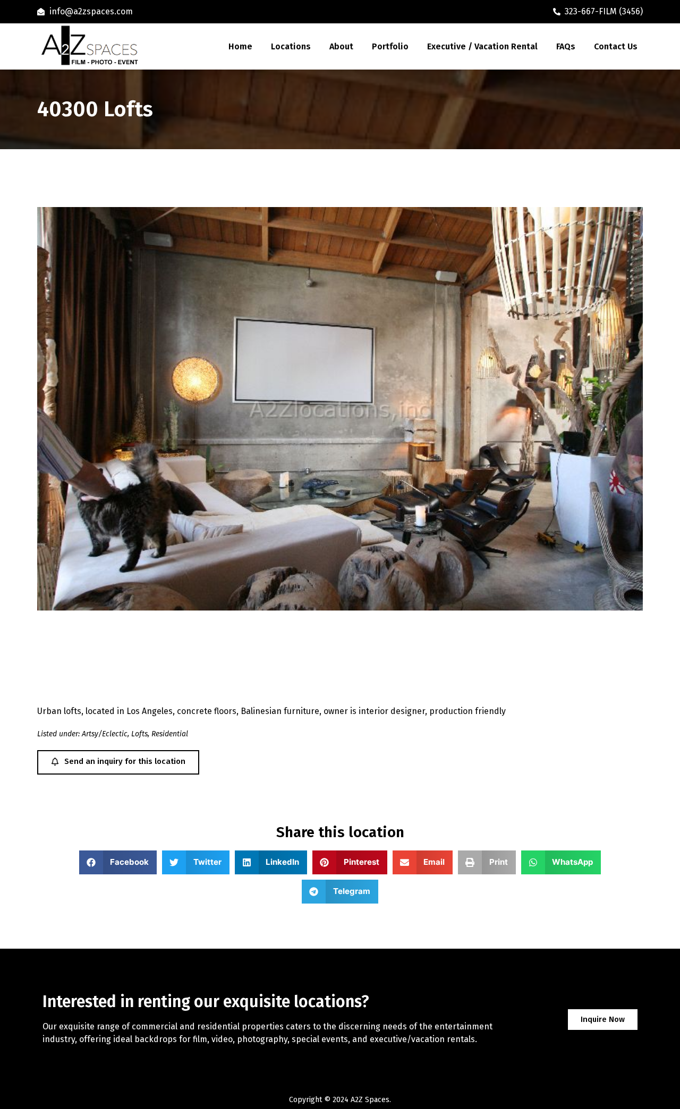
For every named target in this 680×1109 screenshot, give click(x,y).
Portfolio (390, 46)
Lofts (139, 733)
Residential (169, 733)
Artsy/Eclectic (105, 733)
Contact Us (616, 46)
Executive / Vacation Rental (482, 46)
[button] (118, 862)
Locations (291, 46)
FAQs (565, 46)
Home (240, 46)
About (341, 46)
